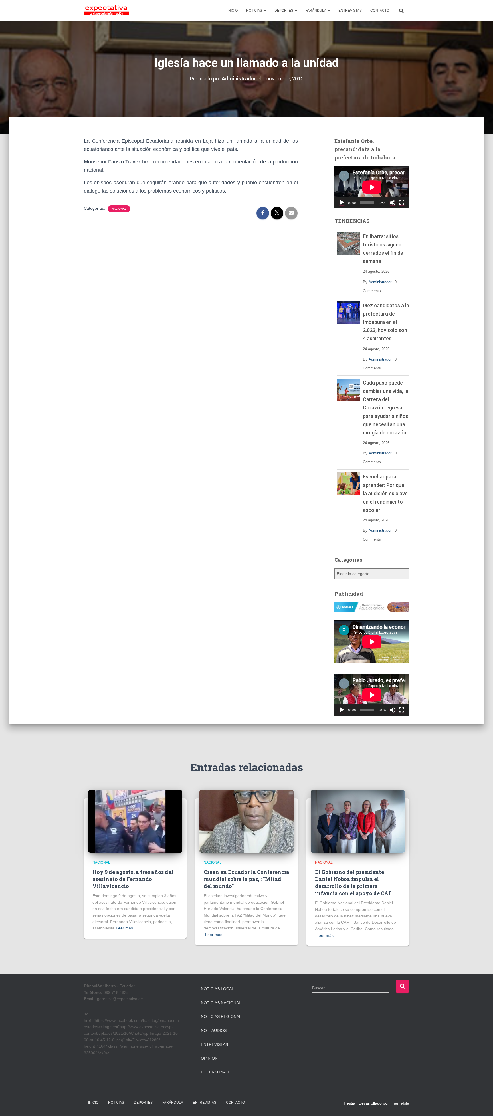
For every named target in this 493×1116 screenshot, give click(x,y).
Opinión (209, 1058)
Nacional (119, 208)
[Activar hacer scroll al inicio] (481, 1104)
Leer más (124, 928)
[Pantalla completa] (402, 202)
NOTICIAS (254, 11)
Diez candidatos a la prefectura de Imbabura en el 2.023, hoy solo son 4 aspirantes (386, 321)
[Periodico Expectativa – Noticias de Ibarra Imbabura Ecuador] (106, 10)
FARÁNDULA (316, 11)
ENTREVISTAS (350, 11)
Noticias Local (217, 988)
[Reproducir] (342, 202)
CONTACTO (379, 11)
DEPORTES (284, 11)
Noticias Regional (221, 1016)
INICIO (232, 11)
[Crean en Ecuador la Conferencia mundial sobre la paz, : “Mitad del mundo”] (246, 821)
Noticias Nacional (221, 1002)
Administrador (380, 282)
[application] (371, 187)
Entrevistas (214, 1044)
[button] (264, 11)
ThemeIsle (399, 1103)
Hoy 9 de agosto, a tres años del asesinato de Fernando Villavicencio (132, 878)
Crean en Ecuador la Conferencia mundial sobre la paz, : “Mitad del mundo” (246, 878)
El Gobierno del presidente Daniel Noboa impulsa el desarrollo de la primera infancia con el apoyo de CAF (353, 882)
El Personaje (215, 1072)
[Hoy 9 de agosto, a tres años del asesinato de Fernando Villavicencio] (135, 821)
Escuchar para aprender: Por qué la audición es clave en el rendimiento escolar (385, 493)
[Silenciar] (392, 202)
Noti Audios (214, 1030)
